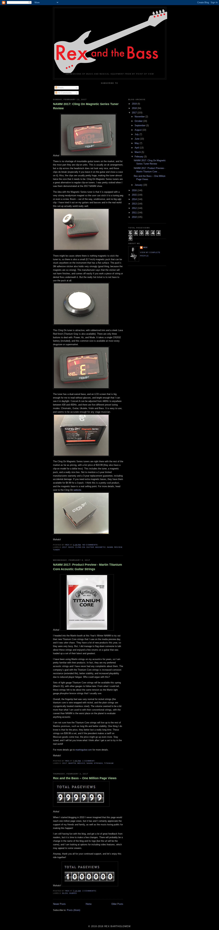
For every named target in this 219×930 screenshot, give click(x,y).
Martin (72, 763)
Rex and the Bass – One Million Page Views (85, 778)
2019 (134, 103)
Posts (60, 87)
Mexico (81, 763)
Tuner (56, 550)
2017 (64, 547)
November (140, 116)
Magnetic (100, 547)
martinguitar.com (83, 749)
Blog (65, 893)
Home (89, 904)
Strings (98, 763)
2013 (134, 203)
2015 (134, 195)
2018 (134, 108)
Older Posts (117, 904)
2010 (134, 217)
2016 (134, 190)
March (138, 152)
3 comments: (89, 891)
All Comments (64, 93)
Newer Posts (59, 904)
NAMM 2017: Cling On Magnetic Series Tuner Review (86, 106)
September (140, 125)
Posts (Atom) (73, 910)
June (137, 138)
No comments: (90, 545)
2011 (134, 212)
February (139, 156)
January (139, 185)
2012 (134, 208)
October (139, 121)
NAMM (110, 547)
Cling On (80, 547)
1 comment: (88, 761)
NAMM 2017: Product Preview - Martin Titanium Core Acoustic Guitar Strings (87, 567)
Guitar (90, 547)
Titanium (108, 763)
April (137, 147)
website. (78, 490)
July (137, 134)
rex (145, 247)
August (138, 130)
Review (118, 547)
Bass (71, 547)
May (137, 143)
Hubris (73, 893)
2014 (134, 199)
